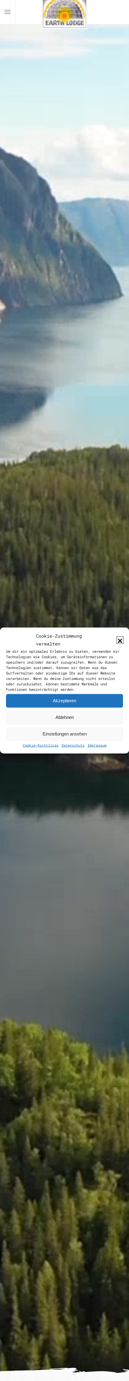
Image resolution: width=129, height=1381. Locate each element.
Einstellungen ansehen (65, 733)
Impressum (97, 744)
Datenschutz (73, 744)
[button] (120, 640)
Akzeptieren (64, 700)
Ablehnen (65, 717)
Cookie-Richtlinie (40, 744)
